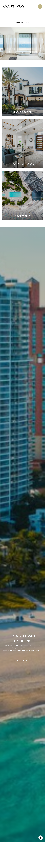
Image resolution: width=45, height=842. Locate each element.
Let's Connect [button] (23, 660)
